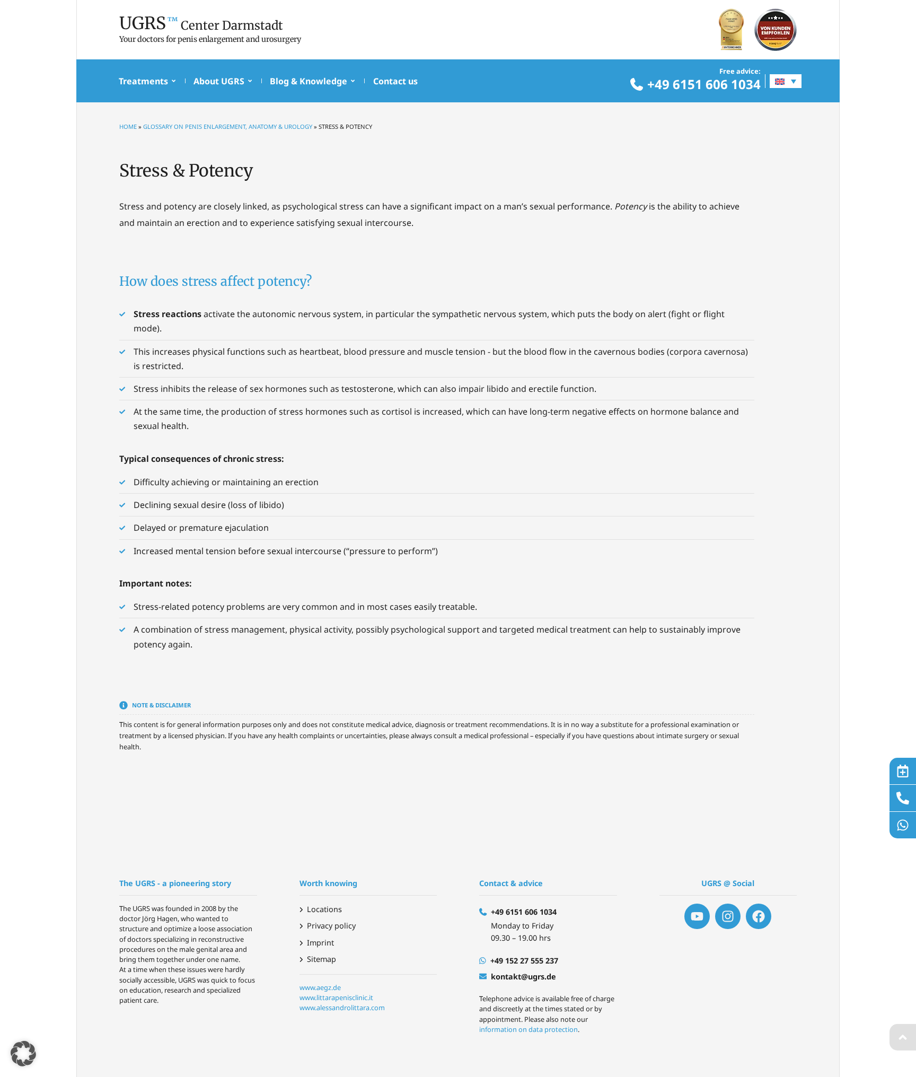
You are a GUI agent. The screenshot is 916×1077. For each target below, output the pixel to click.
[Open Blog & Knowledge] (353, 81)
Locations (324, 909)
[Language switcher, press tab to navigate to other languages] (786, 81)
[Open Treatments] (174, 81)
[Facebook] (758, 916)
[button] (23, 1053)
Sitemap (321, 959)
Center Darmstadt (232, 25)
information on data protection (528, 1029)
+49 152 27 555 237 (524, 961)
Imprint (320, 943)
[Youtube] (697, 916)
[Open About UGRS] (250, 81)
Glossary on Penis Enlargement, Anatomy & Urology (227, 126)
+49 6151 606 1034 (704, 84)
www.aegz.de (320, 987)
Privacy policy (331, 926)
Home (128, 126)
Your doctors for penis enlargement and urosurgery (210, 39)
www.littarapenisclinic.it (336, 997)
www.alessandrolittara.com (342, 1007)
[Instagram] (728, 916)
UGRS (142, 23)
